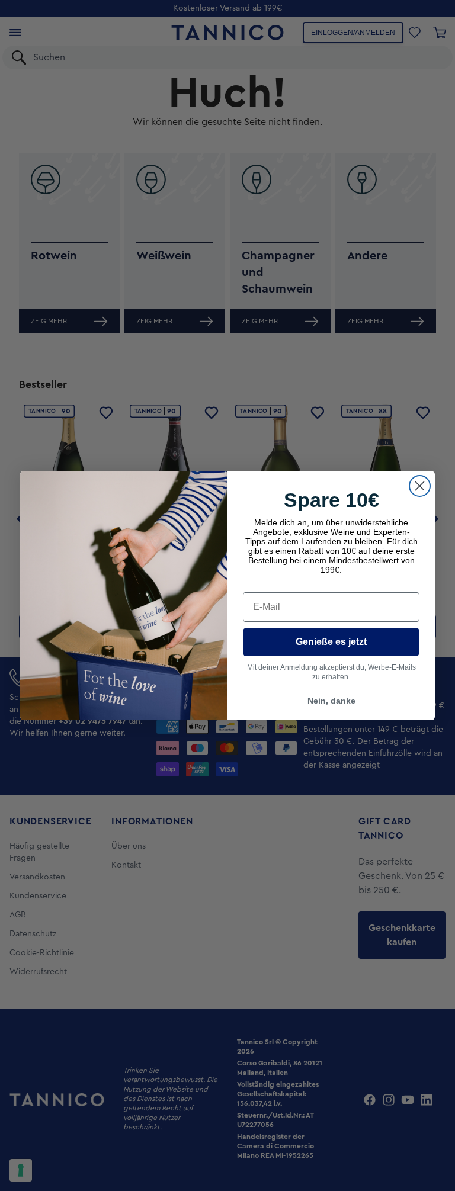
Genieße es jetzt (331, 642)
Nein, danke (331, 700)
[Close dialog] (419, 486)
